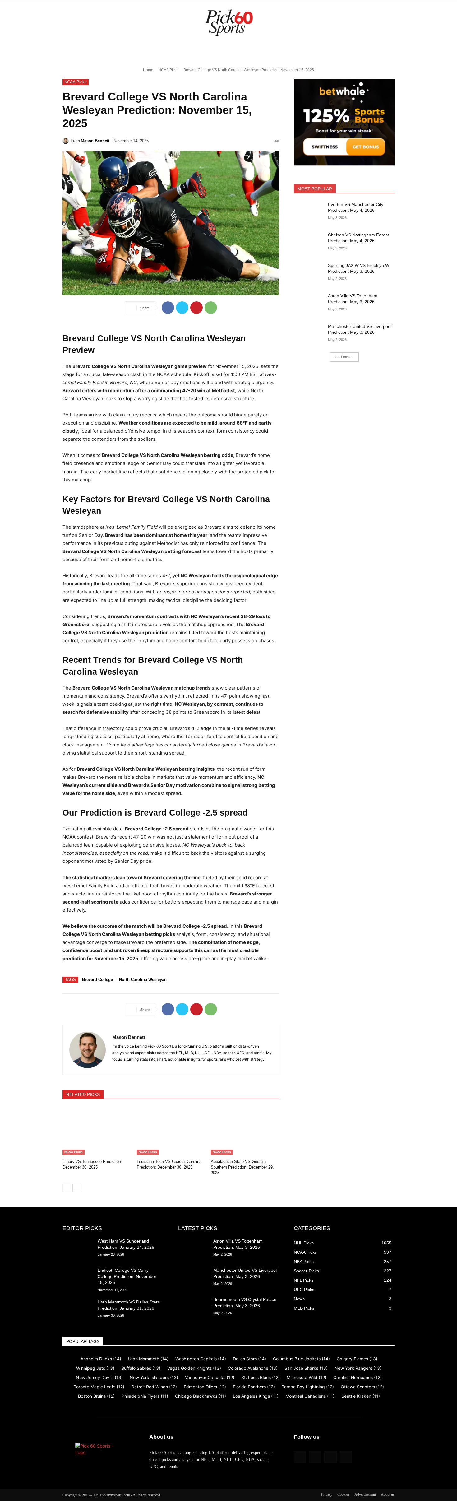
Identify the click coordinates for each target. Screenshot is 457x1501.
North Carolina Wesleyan (143, 979)
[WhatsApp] (211, 307)
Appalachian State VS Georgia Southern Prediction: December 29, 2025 (242, 1167)
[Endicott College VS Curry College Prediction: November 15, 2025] (77, 1278)
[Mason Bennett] (66, 141)
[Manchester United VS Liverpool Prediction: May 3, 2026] (309, 334)
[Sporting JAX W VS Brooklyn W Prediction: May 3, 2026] (309, 273)
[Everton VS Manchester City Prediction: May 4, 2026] (309, 212)
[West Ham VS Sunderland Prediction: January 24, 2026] (77, 1248)
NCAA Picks (168, 70)
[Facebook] (168, 307)
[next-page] (76, 1188)
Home (148, 70)
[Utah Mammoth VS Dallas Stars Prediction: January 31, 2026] (77, 1309)
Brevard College (97, 979)
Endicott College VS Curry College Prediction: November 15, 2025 (127, 1276)
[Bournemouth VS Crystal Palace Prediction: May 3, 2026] (193, 1307)
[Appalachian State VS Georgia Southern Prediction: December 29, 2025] (245, 1131)
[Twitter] (182, 307)
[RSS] (315, 1457)
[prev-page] (66, 1188)
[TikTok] (330, 1457)
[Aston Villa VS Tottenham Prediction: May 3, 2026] (309, 303)
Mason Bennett (95, 140)
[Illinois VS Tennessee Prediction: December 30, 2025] (96, 1131)
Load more (342, 357)
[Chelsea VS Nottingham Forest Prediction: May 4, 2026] (309, 242)
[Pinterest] (196, 307)
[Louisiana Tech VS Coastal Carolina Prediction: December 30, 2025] (171, 1131)
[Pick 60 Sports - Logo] (228, 22)
